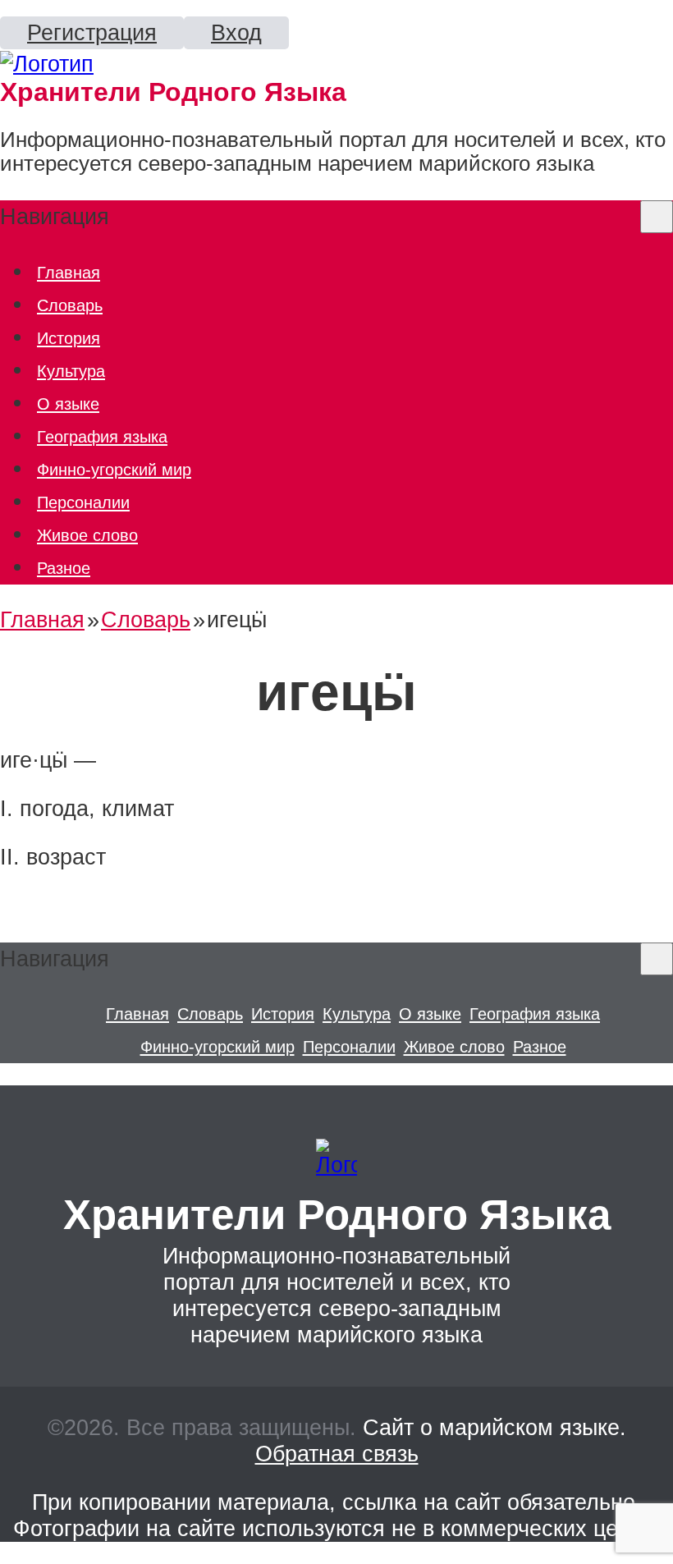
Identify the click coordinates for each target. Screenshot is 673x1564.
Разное (63, 567)
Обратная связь (337, 1453)
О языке (68, 403)
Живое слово (87, 534)
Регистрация (92, 32)
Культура (71, 370)
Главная (68, 272)
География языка (102, 436)
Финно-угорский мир (114, 469)
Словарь (70, 305)
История (68, 337)
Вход (236, 32)
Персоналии (83, 502)
